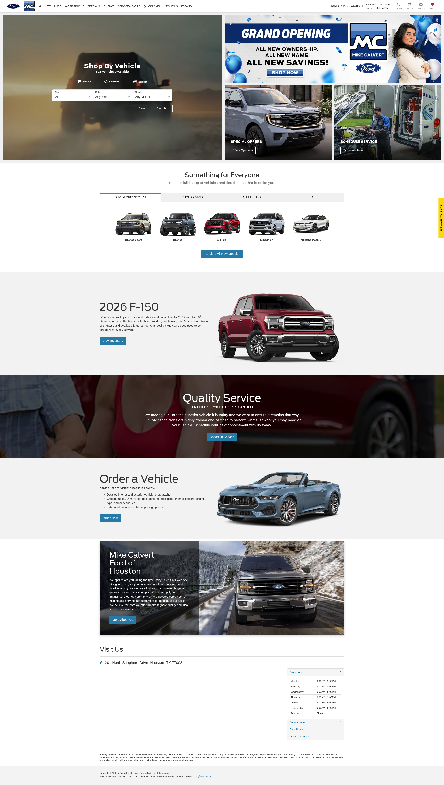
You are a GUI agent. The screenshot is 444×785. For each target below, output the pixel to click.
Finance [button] (108, 6)
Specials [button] (94, 6)
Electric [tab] (252, 197)
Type (57, 92)
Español (187, 6)
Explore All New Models (222, 253)
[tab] (84, 81)
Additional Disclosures (158, 773)
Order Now (110, 518)
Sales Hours (296, 672)
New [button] (48, 6)
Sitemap (134, 773)
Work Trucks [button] (74, 6)
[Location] (101, 663)
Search (161, 108)
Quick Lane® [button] (152, 6)
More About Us (122, 619)
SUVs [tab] (130, 197)
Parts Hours (296, 729)
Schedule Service (222, 437)
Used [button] (57, 6)
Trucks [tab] (191, 197)
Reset (142, 108)
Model (138, 92)
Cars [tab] (314, 197)
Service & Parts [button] (129, 6)
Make (98, 92)
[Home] (40, 6)
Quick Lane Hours (300, 736)
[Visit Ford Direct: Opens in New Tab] (205, 776)
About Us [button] (171, 6)
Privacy (143, 773)
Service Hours (297, 722)
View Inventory (113, 341)
